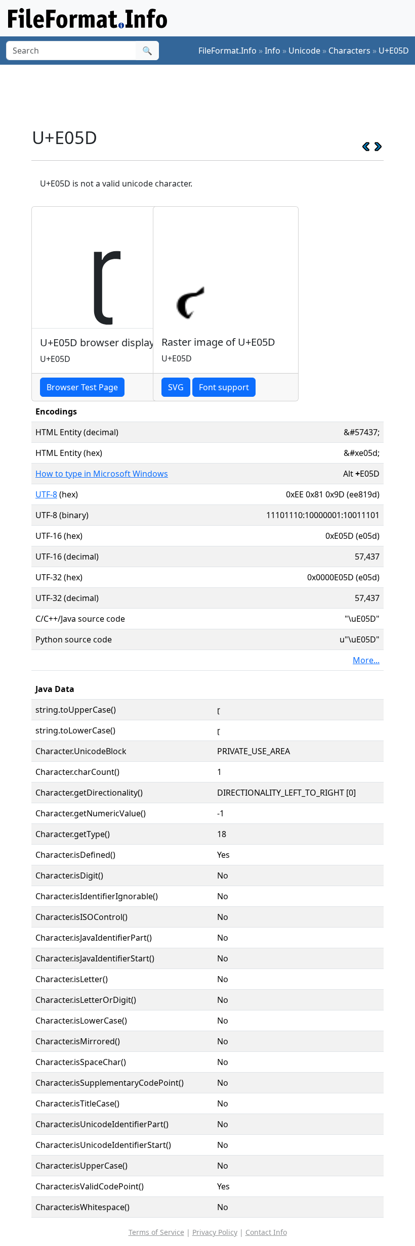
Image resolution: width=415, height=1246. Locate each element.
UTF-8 (46, 494)
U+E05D (394, 50)
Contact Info (266, 1232)
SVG (176, 387)
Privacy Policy (214, 1232)
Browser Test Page (82, 387)
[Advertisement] (215, 95)
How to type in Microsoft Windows (101, 473)
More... (366, 660)
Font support (224, 387)
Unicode (304, 50)
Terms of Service (156, 1232)
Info (272, 50)
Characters (349, 50)
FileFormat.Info (227, 50)
